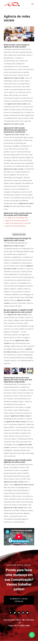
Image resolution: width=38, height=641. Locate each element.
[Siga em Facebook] (10, 612)
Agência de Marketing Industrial (16, 220)
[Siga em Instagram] (23, 612)
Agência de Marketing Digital (15, 226)
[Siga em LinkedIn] (19, 612)
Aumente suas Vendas (19, 600)
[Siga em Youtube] (27, 612)
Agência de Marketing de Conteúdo (18, 223)
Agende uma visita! (19, 234)
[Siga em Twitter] (14, 612)
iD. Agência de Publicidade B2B (16, 218)
